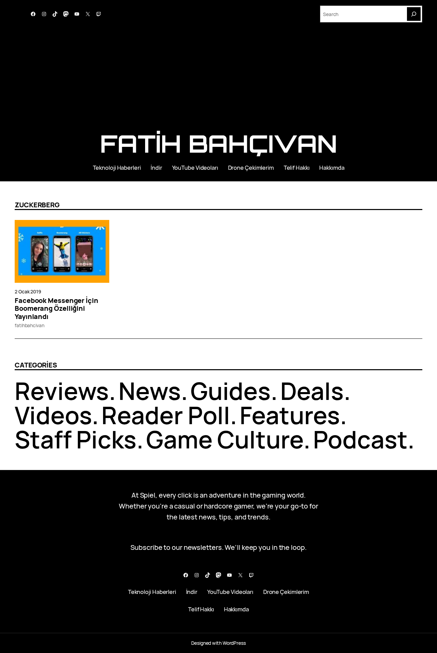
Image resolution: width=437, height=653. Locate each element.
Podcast (360, 439)
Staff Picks (76, 439)
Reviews (62, 390)
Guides (231, 390)
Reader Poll (165, 415)
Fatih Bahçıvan (218, 143)
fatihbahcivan (29, 325)
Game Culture (225, 439)
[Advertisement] (218, 80)
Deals (312, 390)
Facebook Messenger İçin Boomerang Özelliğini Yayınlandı (56, 308)
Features (290, 415)
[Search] (414, 14)
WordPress (234, 643)
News (149, 390)
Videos (53, 415)
